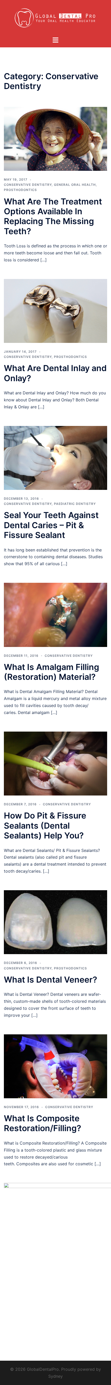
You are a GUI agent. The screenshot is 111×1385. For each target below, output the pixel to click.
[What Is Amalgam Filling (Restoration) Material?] (55, 614)
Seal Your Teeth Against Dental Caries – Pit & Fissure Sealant (51, 525)
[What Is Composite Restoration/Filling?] (55, 1066)
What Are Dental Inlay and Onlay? (55, 373)
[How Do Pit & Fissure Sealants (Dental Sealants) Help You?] (55, 763)
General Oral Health (75, 185)
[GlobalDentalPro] (56, 17)
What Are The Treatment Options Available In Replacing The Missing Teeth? (53, 216)
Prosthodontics (20, 190)
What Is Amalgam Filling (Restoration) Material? (51, 672)
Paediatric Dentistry (75, 504)
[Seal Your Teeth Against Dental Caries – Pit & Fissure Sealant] (55, 457)
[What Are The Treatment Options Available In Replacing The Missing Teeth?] (55, 138)
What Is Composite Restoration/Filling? (42, 1123)
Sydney (55, 1376)
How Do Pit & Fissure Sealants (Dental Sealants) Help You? (45, 826)
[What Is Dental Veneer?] (55, 921)
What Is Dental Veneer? (50, 980)
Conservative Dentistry (28, 185)
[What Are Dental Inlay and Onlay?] (55, 310)
